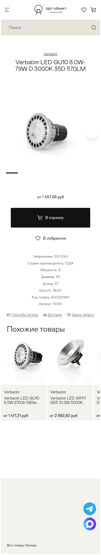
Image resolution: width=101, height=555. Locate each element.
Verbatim (50, 54)
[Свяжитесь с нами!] (89, 508)
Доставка (55, 314)
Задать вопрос (83, 314)
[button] (92, 133)
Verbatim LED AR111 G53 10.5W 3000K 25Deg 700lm (68, 400)
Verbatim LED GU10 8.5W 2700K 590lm (21, 400)
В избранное (54, 238)
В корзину (54, 217)
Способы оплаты (25, 314)
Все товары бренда (22, 545)
